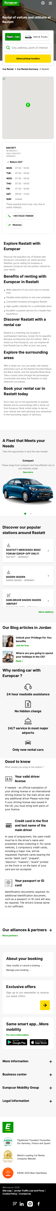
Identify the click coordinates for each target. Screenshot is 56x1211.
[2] (31, 513)
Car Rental (8, 69)
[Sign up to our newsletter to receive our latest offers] (45, 1005)
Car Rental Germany (27, 69)
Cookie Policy (9, 1193)
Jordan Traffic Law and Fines (29, 1190)
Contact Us (25, 1193)
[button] (28, 105)
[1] (25, 513)
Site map (7, 1190)
